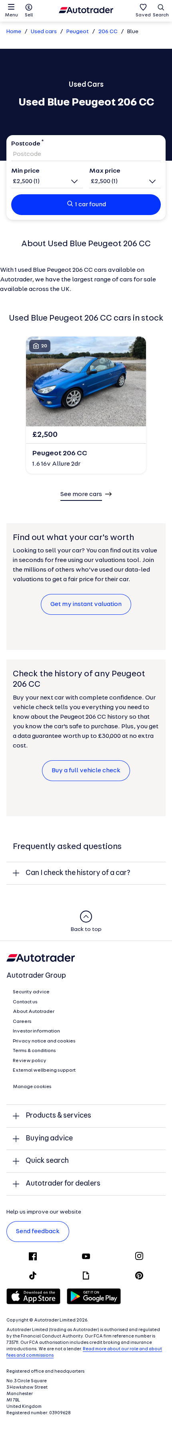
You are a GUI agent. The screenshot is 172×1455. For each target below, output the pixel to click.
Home (13, 32)
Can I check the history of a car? (78, 873)
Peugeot (77, 32)
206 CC (108, 32)
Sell (29, 15)
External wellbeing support (44, 1070)
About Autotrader (33, 1011)
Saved (143, 15)
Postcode (25, 144)
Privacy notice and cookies (44, 1041)
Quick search (47, 1161)
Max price (104, 171)
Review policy (29, 1060)
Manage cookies (32, 1086)
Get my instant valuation (86, 604)
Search (161, 15)
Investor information (36, 1031)
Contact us (25, 1002)
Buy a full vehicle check (86, 770)
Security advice (31, 992)
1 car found (90, 204)
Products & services (58, 1116)
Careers (22, 1021)
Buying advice (49, 1138)
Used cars (44, 32)
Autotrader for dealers (63, 1184)
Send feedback (38, 1231)
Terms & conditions (34, 1050)
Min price (25, 171)
